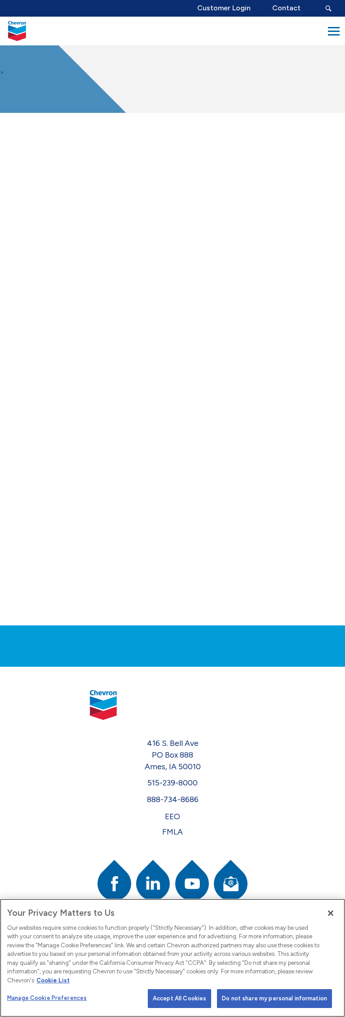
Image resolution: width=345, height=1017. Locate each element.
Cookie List (53, 980)
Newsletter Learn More (39, 168)
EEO (172, 816)
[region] (172, 958)
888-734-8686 (173, 799)
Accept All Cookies (179, 998)
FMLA (172, 831)
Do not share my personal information (274, 998)
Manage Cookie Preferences (47, 998)
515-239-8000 (172, 782)
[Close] (331, 913)
